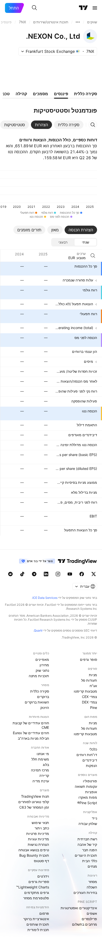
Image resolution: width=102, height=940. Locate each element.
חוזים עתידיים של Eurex (31, 733)
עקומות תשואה (86, 786)
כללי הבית (89, 861)
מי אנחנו (43, 754)
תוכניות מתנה (39, 676)
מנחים (92, 866)
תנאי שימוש (40, 822)
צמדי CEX (89, 697)
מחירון (44, 665)
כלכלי (93, 749)
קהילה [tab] (21, 93)
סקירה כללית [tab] (85, 93)
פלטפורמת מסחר (36, 898)
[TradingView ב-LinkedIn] (46, 574)
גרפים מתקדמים (36, 892)
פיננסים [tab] (61, 93)
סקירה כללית (39, 691)
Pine (93, 707)
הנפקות (91, 765)
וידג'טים (43, 876)
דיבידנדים (89, 760)
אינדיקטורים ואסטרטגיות (79, 908)
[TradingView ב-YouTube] (69, 574)
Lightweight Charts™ (32, 887)
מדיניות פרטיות (37, 833)
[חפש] (34, 8)
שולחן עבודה (87, 823)
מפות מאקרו (87, 797)
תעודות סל (89, 680)
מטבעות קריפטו (85, 691)
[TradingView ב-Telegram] (34, 574)
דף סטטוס (41, 861)
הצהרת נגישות (38, 844)
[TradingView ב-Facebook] (81, 574)
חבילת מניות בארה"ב (33, 738)
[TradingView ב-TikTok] (22, 574)
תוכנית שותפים (37, 924)
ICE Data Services (44, 598)
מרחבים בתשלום (84, 924)
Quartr (38, 630)
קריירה (44, 775)
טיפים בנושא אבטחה (33, 850)
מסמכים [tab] (40, 93)
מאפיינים (42, 659)
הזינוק (44, 707)
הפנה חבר (89, 850)
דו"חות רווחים (86, 755)
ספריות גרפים (38, 881)
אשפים (92, 913)
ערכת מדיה (40, 781)
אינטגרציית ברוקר (36, 919)
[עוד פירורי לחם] (78, 22)
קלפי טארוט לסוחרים (33, 802)
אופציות (91, 792)
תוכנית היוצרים (86, 855)
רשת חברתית (87, 839)
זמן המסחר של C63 (34, 807)
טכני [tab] (6, 93)
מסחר (92, 881)
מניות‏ (93, 675)
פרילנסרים (89, 919)
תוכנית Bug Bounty (34, 855)
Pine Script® (87, 803)
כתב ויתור (42, 828)
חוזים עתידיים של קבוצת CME (31, 725)
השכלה (92, 887)
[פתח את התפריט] (95, 8)
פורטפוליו (90, 781)
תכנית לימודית (38, 930)
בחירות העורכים (85, 892)
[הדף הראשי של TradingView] (83, 7)
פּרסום (44, 913)
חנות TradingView (35, 796)
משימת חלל (40, 759)
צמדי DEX (89, 702)
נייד (94, 818)
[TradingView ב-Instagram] (57, 574)
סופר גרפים (88, 659)
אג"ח (93, 686)
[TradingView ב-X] (93, 574)
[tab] (68, 125)
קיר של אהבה (87, 844)
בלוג (46, 764)
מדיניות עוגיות (38, 839)
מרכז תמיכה (40, 770)
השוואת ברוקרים (37, 702)
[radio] (85, 242)
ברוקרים (43, 697)
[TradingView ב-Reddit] (10, 574)
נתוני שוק (42, 670)
